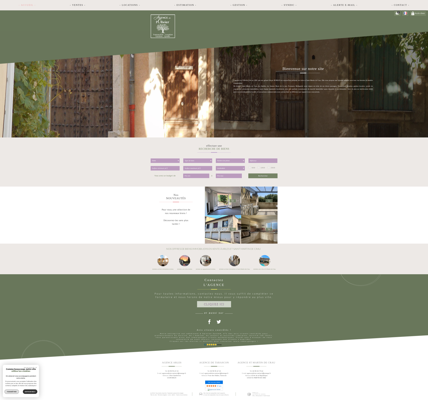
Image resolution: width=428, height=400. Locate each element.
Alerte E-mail (344, 5)
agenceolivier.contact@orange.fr (174, 373)
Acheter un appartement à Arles (205, 269)
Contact (400, 5)
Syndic (289, 5)
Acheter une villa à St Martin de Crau (264, 269)
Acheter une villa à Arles (184, 269)
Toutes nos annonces (181, 395)
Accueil (27, 5)
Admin (173, 395)
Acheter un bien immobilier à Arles (163, 269)
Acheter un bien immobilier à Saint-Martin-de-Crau (234, 269)
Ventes (77, 5)
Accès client (419, 13)
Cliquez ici (214, 304)
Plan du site (153, 395)
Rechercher (263, 175)
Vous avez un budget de (165, 175)
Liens (169, 395)
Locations (130, 5)
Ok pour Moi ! (30, 392)
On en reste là (29, 368)
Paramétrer (11, 392)
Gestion (239, 5)
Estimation (185, 5)
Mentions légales (162, 395)
